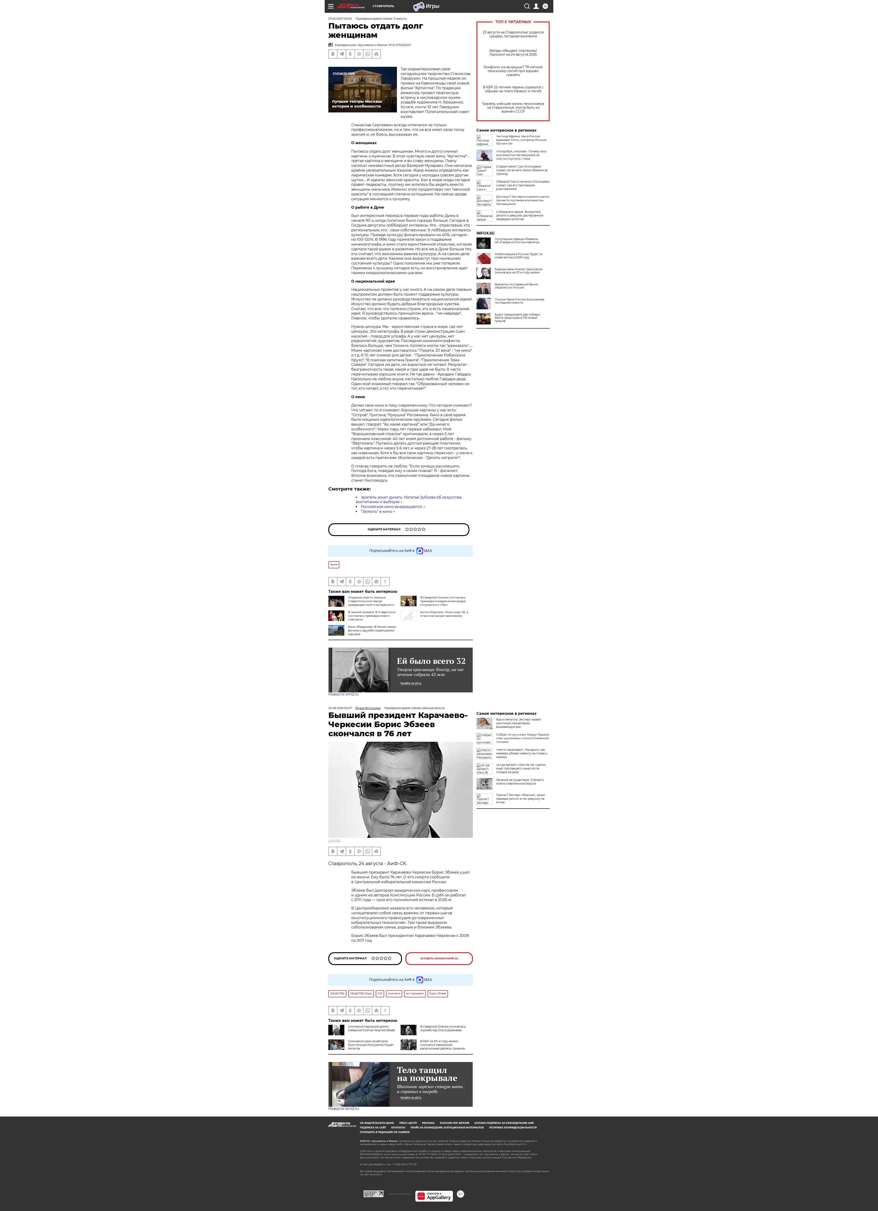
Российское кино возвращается (391, 506)
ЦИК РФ (334, 840)
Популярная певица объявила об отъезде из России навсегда (517, 240)
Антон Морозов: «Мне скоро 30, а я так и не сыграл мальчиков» (444, 614)
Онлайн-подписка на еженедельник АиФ (504, 1123)
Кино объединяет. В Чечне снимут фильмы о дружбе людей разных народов (372, 630)
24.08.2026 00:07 (340, 708)
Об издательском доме (377, 1123)
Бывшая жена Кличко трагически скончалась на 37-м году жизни (518, 271)
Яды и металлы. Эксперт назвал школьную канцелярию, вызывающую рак (518, 723)
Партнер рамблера (399, 1193)
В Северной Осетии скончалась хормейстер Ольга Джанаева (443, 1028)
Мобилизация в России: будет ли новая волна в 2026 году (519, 256)
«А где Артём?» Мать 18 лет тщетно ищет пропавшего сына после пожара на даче (521, 768)
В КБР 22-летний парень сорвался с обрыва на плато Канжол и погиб (513, 89)
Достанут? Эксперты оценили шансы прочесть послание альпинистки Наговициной (522, 200)
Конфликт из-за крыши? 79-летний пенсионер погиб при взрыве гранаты (513, 71)
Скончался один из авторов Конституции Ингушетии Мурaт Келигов (370, 1044)
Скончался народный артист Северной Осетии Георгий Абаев (371, 1028)
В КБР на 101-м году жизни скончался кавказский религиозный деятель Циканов (442, 1044)
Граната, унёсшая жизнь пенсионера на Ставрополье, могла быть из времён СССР (513, 107)
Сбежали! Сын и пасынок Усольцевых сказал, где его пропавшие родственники (523, 185)
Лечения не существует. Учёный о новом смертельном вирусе (520, 781)
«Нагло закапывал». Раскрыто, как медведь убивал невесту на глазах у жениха (521, 753)
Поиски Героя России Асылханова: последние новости (520, 301)
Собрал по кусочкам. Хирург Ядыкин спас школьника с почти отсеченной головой (522, 738)
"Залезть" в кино (376, 511)
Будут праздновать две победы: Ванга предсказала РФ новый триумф (517, 318)
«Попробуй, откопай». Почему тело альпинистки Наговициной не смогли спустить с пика (521, 155)
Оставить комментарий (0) (439, 958)
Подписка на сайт (373, 1127)
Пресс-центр (408, 1123)
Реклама (428, 1123)
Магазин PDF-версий (454, 1123)
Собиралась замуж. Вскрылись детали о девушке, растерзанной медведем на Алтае (519, 215)
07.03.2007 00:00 (340, 18)
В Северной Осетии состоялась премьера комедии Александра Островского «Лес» (443, 601)
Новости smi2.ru (343, 694)
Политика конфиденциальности (513, 1127)
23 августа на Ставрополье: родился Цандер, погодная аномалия (513, 34)
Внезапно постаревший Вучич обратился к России (516, 286)
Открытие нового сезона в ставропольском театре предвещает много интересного (371, 601)
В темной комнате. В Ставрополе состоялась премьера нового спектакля (371, 615)
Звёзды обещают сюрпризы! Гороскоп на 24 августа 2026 (513, 53)
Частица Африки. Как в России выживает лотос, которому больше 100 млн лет (521, 140)
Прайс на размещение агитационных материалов (447, 1127)
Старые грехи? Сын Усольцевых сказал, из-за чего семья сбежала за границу (521, 170)
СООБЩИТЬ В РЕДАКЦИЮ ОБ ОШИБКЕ (385, 1132)
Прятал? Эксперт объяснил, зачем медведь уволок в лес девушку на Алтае (520, 798)
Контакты (398, 1127)
